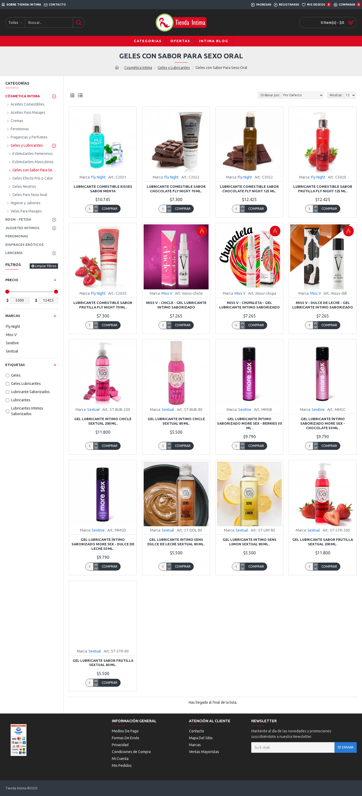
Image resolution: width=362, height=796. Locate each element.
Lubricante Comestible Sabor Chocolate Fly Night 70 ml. (176, 189)
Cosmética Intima (138, 68)
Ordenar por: (270, 95)
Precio (11, 280)
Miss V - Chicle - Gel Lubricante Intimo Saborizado (176, 305)
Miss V (166, 293)
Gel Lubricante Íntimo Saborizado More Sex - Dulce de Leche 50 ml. (103, 544)
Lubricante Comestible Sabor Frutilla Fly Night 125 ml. (322, 189)
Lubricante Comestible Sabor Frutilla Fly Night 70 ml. (102, 305)
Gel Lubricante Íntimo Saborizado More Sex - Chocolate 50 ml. (322, 423)
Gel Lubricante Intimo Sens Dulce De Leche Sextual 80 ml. (176, 542)
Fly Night (98, 177)
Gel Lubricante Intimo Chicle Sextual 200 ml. (102, 421)
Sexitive (244, 409)
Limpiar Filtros (45, 266)
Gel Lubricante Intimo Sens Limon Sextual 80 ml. (249, 542)
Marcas (12, 315)
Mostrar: (336, 95)
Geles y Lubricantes (174, 68)
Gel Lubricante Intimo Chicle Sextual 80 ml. (176, 421)
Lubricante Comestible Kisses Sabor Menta (103, 189)
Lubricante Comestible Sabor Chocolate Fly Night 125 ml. (249, 189)
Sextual (93, 409)
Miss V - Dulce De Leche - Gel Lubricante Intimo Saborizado (322, 305)
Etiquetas (15, 365)
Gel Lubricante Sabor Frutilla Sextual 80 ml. (103, 663)
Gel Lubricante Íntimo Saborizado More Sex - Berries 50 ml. (249, 423)
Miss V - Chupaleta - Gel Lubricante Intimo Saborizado (249, 305)
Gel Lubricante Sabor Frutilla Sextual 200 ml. (322, 542)
